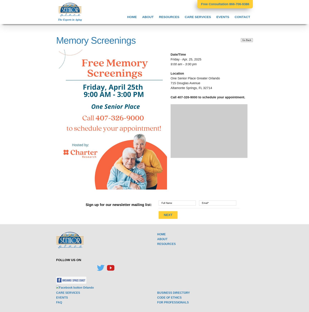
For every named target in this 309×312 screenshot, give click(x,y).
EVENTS (62, 297)
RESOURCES (166, 243)
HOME (161, 234)
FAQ (59, 302)
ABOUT (162, 239)
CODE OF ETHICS (169, 297)
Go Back (246, 40)
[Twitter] (100, 267)
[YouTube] (110, 267)
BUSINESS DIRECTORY (173, 292)
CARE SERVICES (68, 292)
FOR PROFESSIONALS (173, 302)
